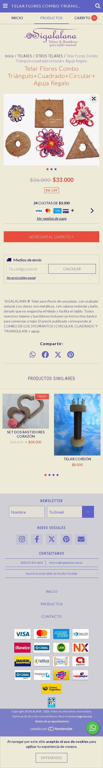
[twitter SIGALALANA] (51, 539)
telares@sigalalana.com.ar (66, 562)
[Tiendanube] (52, 730)
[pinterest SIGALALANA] (66, 539)
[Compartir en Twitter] (58, 355)
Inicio (9, 56)
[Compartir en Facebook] (45, 355)
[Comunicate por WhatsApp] (92, 727)
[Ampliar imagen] (94, 99)
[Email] (81, 539)
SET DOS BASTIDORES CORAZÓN (26, 434)
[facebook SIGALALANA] (36, 539)
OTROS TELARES (49, 56)
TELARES (25, 56)
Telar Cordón (77, 459)
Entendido (51, 758)
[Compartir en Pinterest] (70, 355)
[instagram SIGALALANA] (22, 539)
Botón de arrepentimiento (52, 721)
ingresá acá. (84, 716)
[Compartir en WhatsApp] (32, 355)
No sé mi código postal (21, 278)
